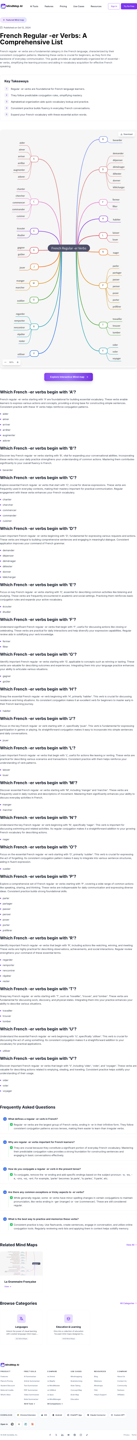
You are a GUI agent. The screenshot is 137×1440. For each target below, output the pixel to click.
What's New (6, 1395)
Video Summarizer (31, 1395)
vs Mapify (51, 1381)
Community (122, 1385)
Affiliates (120, 1395)
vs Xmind (51, 1376)
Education (75, 1399)
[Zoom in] (17, 362)
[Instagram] (81, 1435)
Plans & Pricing (7, 1381)
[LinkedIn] (62, 1435)
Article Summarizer (32, 1381)
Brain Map (75, 1395)
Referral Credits (7, 1390)
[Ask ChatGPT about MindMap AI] (12, 1424)
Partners (120, 1390)
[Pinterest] (75, 1435)
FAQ (96, 1390)
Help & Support (100, 1395)
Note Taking (75, 1385)
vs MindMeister (53, 1385)
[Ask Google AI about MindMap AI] (19, 1424)
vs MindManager (54, 1399)
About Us (121, 1376)
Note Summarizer (31, 1399)
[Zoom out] (5, 362)
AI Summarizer (30, 1376)
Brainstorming (76, 1381)
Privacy (127, 1435)
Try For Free (129, 6)
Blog (96, 1376)
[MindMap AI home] (10, 1365)
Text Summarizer (31, 1385)
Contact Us (122, 1381)
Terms (134, 1435)
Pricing (63, 6)
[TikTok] (87, 1435)
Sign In (114, 6)
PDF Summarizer (31, 1390)
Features (49, 6)
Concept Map (76, 1390)
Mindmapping (76, 1376)
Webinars (98, 1381)
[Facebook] (50, 1435)
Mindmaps (98, 1385)
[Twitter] (56, 1435)
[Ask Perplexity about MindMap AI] (26, 1424)
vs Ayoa (50, 1395)
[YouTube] (68, 1435)
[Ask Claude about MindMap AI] (32, 1424)
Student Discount (8, 1385)
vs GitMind (51, 1390)
